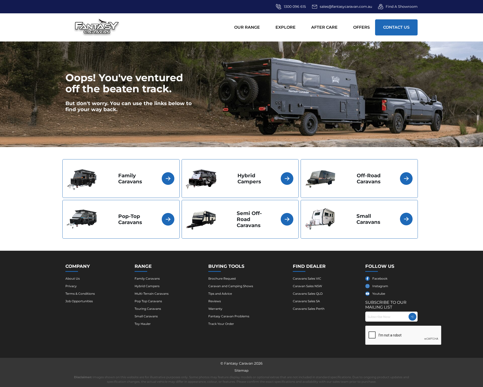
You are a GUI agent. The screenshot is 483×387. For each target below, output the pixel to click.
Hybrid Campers (147, 286)
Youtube (378, 293)
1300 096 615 (295, 6)
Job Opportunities (79, 301)
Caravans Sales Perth (309, 309)
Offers (361, 27)
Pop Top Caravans (148, 301)
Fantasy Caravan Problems (228, 316)
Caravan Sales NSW (307, 286)
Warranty (215, 309)
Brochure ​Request (222, 278)
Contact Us (396, 27)
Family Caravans (147, 278)
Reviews (214, 301)
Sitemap (241, 370)
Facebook (379, 278)
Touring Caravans (148, 309)
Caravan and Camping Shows (230, 286)
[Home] (97, 27)
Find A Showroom (402, 6)
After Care (324, 27)
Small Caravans (146, 316)
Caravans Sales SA (306, 301)
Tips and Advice (220, 293)
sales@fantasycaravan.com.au (346, 6)
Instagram (380, 286)
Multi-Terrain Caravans (152, 293)
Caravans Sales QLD (308, 293)
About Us (72, 278)
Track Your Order (221, 324)
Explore (285, 27)
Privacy (71, 286)
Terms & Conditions (80, 293)
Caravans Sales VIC (307, 278)
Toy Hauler (143, 324)
